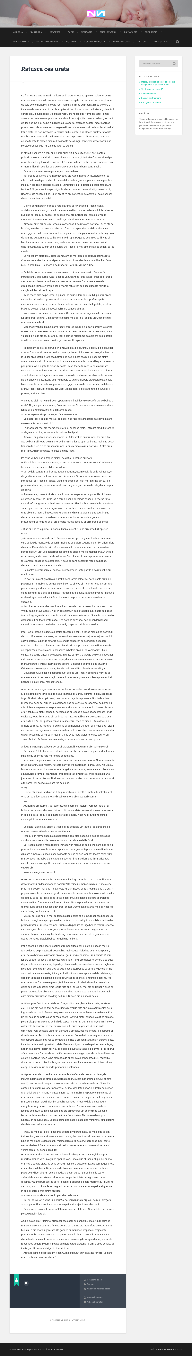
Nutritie (71, 41)
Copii (71, 32)
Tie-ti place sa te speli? (152, 89)
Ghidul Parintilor (47, 41)
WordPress (57, 1349)
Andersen (91, 1288)
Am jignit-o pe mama (151, 102)
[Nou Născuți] (96, 14)
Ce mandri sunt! (148, 93)
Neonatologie (121, 41)
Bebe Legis (151, 32)
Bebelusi (55, 32)
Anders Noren (166, 1349)
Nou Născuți (24, 1349)
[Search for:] (158, 63)
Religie (142, 41)
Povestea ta (161, 41)
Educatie (86, 32)
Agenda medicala (95, 41)
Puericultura (108, 32)
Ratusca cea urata (45, 68)
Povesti (90, 1284)
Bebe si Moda (21, 41)
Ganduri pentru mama (151, 98)
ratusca (100, 1288)
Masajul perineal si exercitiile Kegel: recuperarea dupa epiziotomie (158, 83)
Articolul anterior (95, 1297)
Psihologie (130, 32)
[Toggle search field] (177, 42)
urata (107, 1288)
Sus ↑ (179, 1349)
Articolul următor (95, 1302)
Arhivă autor (26, 1283)
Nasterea (36, 32)
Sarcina (18, 32)
